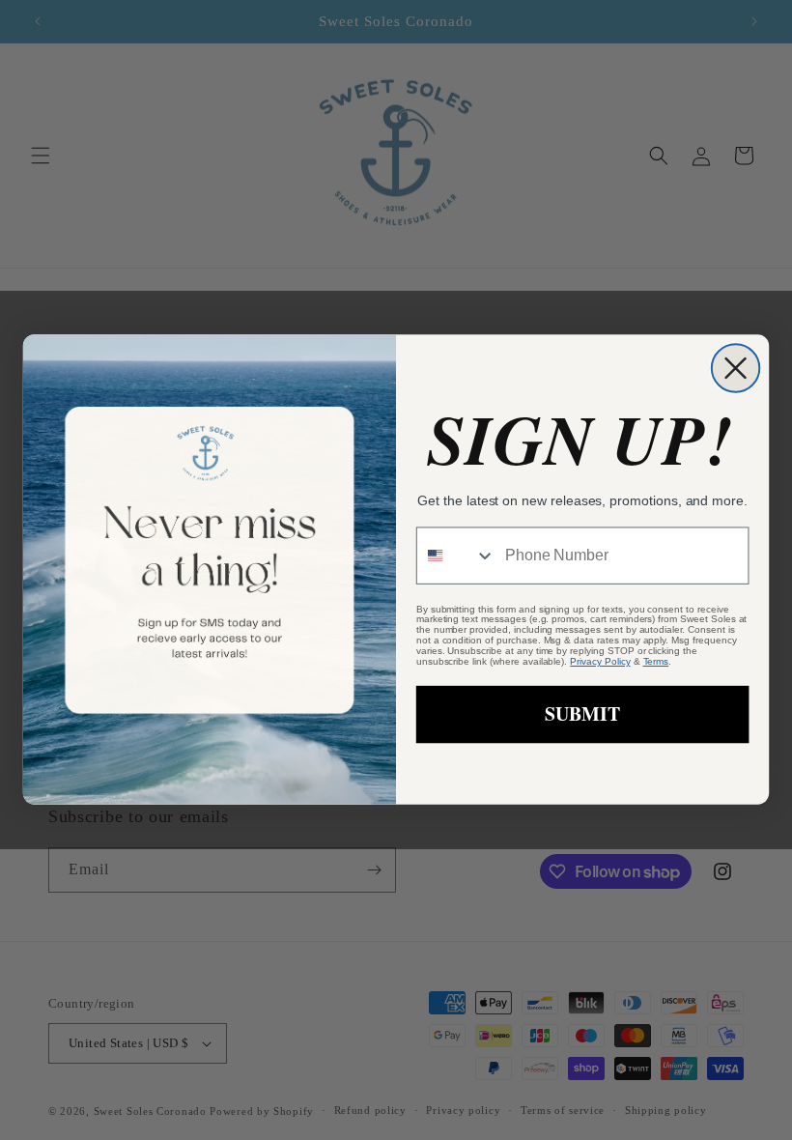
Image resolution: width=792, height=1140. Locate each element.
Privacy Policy (600, 662)
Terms (656, 662)
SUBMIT (582, 714)
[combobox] (456, 556)
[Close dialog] (736, 369)
